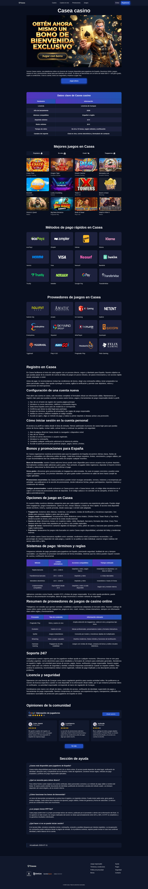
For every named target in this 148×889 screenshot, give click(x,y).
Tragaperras (109, 153)
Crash (85, 153)
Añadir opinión (110, 714)
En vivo (60, 153)
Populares (36, 153)
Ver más (74, 746)
